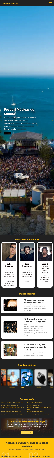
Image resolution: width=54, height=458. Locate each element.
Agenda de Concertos (10, 3)
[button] (2, 121)
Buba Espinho (9, 265)
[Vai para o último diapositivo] (26, 393)
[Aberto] (50, 3)
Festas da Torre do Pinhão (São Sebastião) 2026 (13, 414)
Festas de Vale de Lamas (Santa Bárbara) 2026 (12, 407)
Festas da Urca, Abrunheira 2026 (35, 411)
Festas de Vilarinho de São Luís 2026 (10, 405)
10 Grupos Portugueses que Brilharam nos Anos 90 (35, 322)
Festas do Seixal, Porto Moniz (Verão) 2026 (38, 414)
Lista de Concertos (27, 432)
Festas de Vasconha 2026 (33, 405)
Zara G (45, 264)
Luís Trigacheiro (27, 265)
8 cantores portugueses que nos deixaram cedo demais (35, 347)
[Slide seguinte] (28, 393)
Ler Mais (7, 131)
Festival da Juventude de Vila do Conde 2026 (12, 402)
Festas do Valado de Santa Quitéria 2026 (11, 411)
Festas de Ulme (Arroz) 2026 (34, 402)
